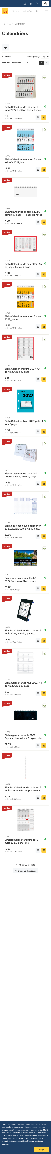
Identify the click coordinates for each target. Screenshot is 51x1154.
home (4, 24)
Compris (41, 1149)
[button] (24, 3)
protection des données (11, 1141)
